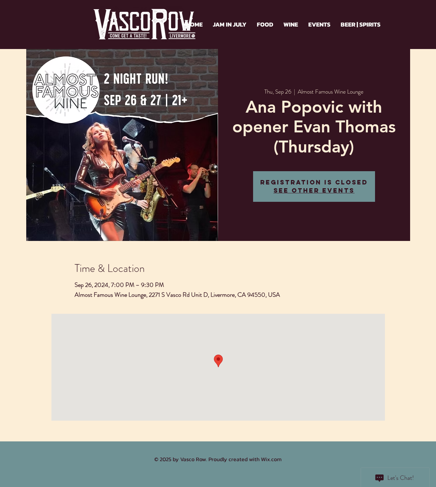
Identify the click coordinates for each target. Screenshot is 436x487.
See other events (314, 190)
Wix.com (271, 459)
